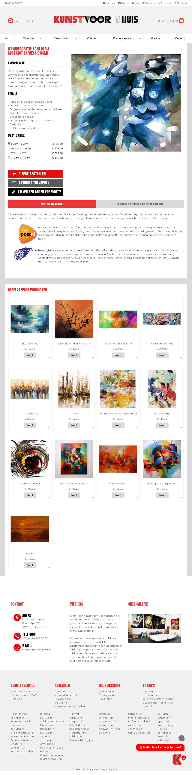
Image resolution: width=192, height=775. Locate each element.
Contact (179, 38)
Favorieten (105, 699)
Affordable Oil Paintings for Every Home (51, 747)
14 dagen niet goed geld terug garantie (140, 204)
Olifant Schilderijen (140, 721)
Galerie (155, 38)
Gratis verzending (52, 204)
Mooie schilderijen (139, 717)
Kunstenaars (150, 695)
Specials (148, 706)
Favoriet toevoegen (34, 183)
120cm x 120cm (36, 153)
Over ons (28, 38)
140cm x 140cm (36, 157)
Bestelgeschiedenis (110, 695)
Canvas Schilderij (109, 729)
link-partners (77, 721)
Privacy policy (63, 699)
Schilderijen (135, 714)
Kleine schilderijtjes (81, 740)
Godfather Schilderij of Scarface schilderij (22, 747)
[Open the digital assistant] (178, 759)
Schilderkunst (77, 725)
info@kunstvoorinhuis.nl (36, 649)
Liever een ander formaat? (39, 192)
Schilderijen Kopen (22, 740)
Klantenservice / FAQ (24, 695)
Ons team (149, 691)
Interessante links (21, 721)
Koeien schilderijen (22, 736)
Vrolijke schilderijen (22, 732)
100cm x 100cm (36, 148)
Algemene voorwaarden (70, 706)
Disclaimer (61, 702)
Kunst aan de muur (52, 755)
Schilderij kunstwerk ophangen (164, 717)
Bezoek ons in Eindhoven (158, 702)
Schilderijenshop (79, 729)
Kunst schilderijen (51, 759)
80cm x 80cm (36, 143)
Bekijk (30, 355)
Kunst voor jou (167, 725)
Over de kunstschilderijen (158, 699)
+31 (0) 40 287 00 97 (35, 638)
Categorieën (61, 38)
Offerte (91, 38)
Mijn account (107, 691)
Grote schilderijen (139, 732)
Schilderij (104, 732)
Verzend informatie (66, 695)
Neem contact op (22, 691)
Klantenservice (122, 38)
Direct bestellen (32, 174)
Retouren (16, 699)
